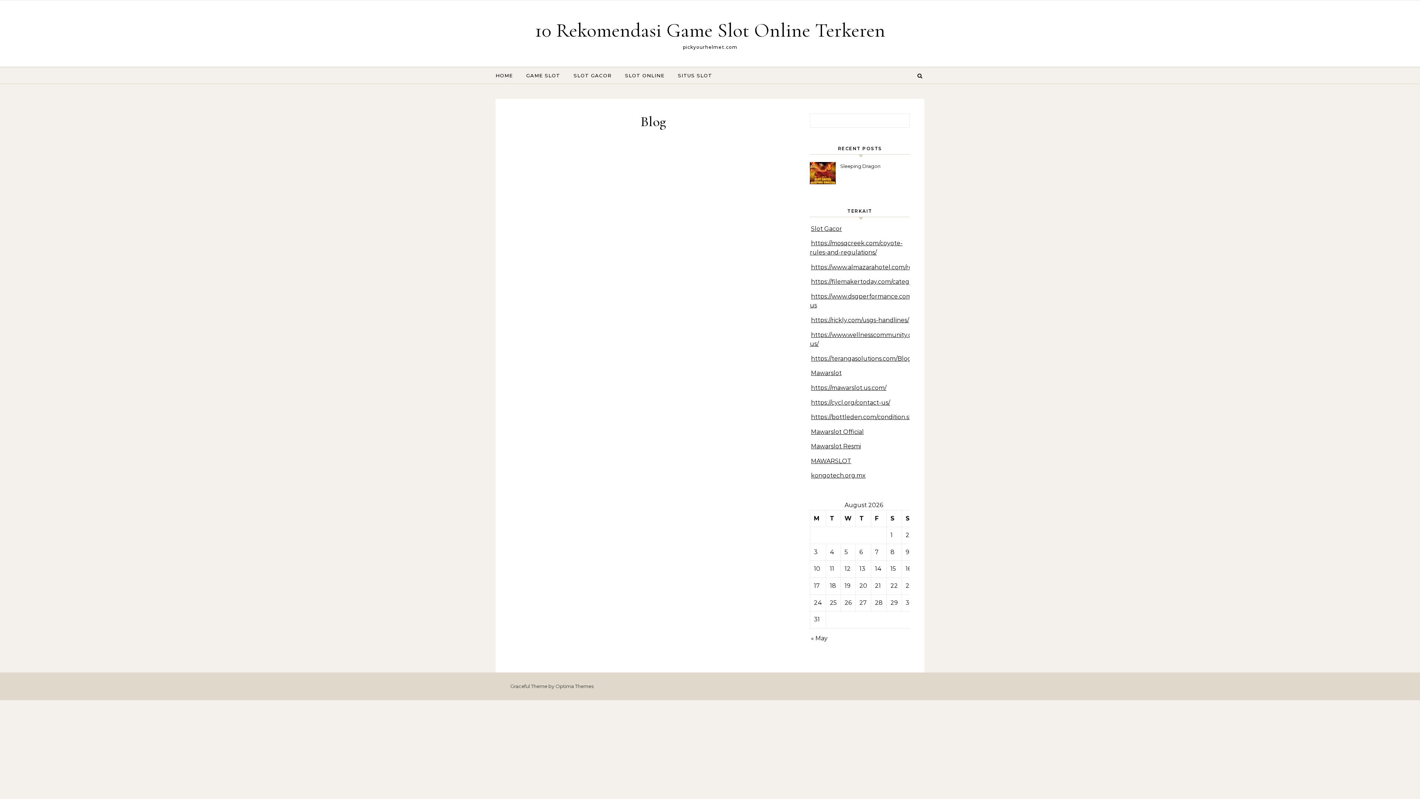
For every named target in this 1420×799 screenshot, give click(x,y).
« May (819, 638)
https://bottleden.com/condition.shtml (867, 417)
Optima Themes (574, 686)
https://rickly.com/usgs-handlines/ (860, 320)
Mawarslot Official (837, 431)
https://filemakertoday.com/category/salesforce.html (888, 281)
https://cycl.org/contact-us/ (850, 402)
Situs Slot (695, 75)
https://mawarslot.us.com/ (848, 387)
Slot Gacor (593, 75)
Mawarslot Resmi (836, 446)
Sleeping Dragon (860, 166)
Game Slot (543, 75)
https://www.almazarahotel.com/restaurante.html (884, 267)
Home (504, 75)
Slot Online (645, 75)
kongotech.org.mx (838, 475)
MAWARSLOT (831, 461)
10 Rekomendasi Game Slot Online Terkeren (710, 30)
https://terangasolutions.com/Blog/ (862, 358)
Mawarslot (826, 373)
